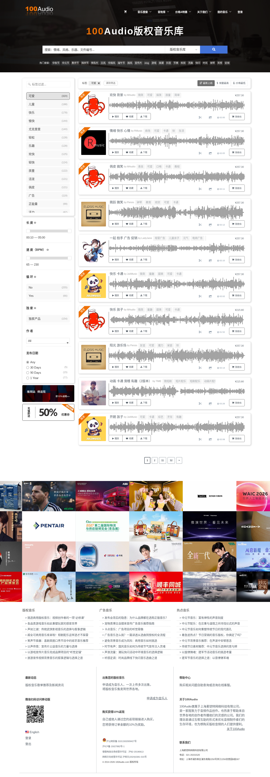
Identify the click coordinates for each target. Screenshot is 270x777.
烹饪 (169, 416)
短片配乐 (181, 381)
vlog (146, 63)
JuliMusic (132, 274)
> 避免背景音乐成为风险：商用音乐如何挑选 (129, 640)
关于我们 (202, 11)
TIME (158, 381)
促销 (227, 63)
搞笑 (158, 94)
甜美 (160, 273)
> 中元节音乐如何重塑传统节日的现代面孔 (205, 629)
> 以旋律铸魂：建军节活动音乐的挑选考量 (205, 652)
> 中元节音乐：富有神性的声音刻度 (201, 617)
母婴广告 (160, 238)
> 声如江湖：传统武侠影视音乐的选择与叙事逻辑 (55, 629)
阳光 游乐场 (118, 345)
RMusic (138, 130)
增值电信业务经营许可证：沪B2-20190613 (122, 752)
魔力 (160, 345)
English (34, 732)
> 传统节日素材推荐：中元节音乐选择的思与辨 (208, 646)
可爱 (149, 94)
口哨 (158, 166)
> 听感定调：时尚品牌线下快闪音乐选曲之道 (129, 657)
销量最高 (224, 83)
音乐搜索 (143, 11)
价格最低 (240, 83)
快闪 (197, 63)
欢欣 (157, 202)
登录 (240, 11)
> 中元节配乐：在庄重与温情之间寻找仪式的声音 (209, 623)
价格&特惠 (181, 11)
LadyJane (146, 238)
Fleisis (130, 202)
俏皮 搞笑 (116, 166)
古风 (103, 63)
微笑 (140, 94)
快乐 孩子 (116, 309)
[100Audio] (39, 12)
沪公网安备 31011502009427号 (121, 741)
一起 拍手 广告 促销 (123, 238)
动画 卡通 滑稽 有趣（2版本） (131, 381)
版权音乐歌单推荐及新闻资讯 (44, 685)
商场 (147, 130)
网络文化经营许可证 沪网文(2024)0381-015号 (124, 757)
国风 (129, 63)
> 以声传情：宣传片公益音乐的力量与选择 (51, 646)
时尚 (205, 63)
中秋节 (55, 63)
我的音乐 (222, 11)
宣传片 (138, 63)
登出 (28, 744)
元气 (185, 238)
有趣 (178, 416)
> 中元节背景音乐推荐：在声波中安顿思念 (205, 640)
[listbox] (182, 50)
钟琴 (139, 202)
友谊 (142, 345)
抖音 (168, 63)
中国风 (111, 63)
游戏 (154, 63)
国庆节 (85, 63)
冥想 (219, 63)
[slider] (28, 231)
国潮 (161, 63)
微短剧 (168, 381)
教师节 (75, 63)
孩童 (168, 94)
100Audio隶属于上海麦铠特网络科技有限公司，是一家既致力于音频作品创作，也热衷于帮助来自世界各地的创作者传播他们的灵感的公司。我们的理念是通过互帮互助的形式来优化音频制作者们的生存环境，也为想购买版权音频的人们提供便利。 (212, 715)
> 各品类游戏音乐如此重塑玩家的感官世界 (51, 623)
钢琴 (212, 63)
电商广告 (197, 238)
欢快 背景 (116, 95)
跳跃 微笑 (116, 202)
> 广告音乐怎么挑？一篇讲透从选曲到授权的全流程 (133, 634)
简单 (177, 94)
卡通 (165, 130)
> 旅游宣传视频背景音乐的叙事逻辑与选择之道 (54, 657)
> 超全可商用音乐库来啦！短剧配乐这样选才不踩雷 (56, 634)
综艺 (160, 416)
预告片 (94, 63)
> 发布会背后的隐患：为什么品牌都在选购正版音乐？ (135, 617)
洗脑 (190, 63)
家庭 (169, 345)
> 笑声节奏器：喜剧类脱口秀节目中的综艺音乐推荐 (56, 640)
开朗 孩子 (116, 417)
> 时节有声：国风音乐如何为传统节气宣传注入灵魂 (133, 646)
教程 (177, 166)
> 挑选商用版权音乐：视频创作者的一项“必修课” (55, 617)
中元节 (65, 63)
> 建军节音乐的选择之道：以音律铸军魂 (204, 657)
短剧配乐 (195, 381)
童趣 (151, 273)
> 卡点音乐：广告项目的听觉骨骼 (122, 629)
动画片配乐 (210, 381)
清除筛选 (110, 83)
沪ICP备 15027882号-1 (113, 746)
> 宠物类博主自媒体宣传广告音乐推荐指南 (128, 623)
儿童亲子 (174, 238)
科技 (183, 63)
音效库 (161, 11)
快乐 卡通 (116, 273)
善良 (140, 166)
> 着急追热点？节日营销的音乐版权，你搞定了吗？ (211, 634)
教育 (148, 202)
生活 (181, 130)
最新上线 (207, 83)
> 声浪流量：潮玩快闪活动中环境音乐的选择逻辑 (132, 652)
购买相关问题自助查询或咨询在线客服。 (206, 685)
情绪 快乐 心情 (120, 130)
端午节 (121, 63)
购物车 (238, 117)
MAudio (131, 95)
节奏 (176, 63)
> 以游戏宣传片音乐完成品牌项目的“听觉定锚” (53, 652)
